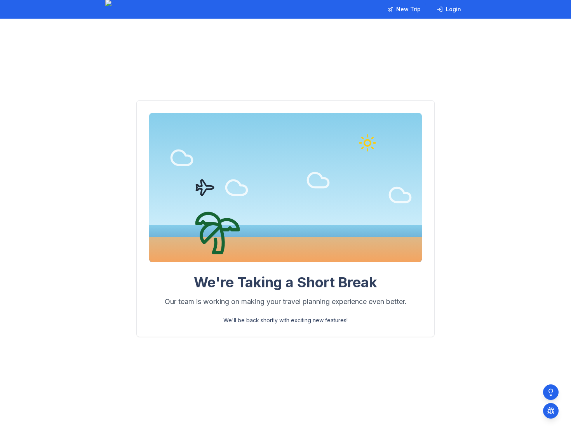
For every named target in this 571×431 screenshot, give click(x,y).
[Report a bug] (551, 411)
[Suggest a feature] (551, 392)
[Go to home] (133, 9)
